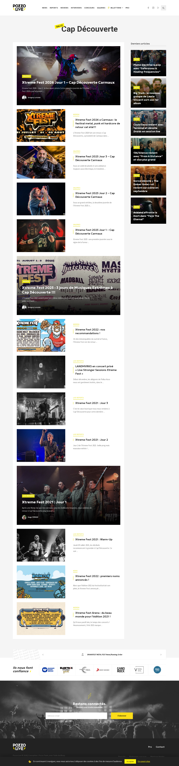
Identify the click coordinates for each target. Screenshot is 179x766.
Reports (54, 8)
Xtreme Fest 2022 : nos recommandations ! (90, 331)
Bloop (62, 755)
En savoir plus (144, 761)
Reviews (64, 8)
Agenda (76, 114)
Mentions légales (157, 757)
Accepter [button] (130, 761)
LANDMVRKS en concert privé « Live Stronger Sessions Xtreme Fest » (96, 370)
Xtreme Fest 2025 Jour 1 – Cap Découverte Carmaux (94, 231)
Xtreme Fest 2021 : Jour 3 (91, 403)
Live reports (78, 361)
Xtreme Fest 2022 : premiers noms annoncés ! (97, 578)
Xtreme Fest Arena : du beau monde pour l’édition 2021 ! (93, 614)
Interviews (76, 8)
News (44, 8)
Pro (127, 8)
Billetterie (115, 8)
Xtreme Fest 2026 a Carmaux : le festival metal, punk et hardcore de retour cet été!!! (97, 123)
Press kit (121, 757)
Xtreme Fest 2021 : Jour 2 (91, 439)
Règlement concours (138, 757)
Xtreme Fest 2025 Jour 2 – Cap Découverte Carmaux (95, 195)
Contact (160, 747)
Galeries (101, 8)
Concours (89, 8)
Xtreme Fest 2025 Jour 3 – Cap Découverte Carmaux (95, 158)
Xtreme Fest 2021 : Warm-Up (93, 539)
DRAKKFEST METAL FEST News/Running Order (102, 654)
